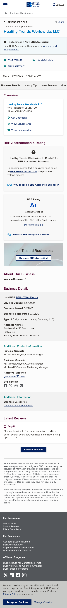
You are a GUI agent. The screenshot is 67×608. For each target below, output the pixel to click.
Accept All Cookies (17, 602)
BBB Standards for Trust (23, 171)
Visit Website (15, 59)
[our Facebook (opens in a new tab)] (18, 577)
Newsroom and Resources (17, 550)
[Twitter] (10, 386)
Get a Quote (9, 523)
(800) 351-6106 (45, 59)
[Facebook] (5, 386)
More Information (33, 225)
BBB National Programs (15, 569)
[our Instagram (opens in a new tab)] (24, 577)
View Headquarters (21, 130)
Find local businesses (21, 13)
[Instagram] (16, 386)
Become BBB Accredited (33, 258)
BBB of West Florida (27, 297)
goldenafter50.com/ (14, 376)
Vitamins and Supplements (18, 405)
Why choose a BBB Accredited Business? (36, 185)
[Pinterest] (21, 386)
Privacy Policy (10, 594)
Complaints (33, 76)
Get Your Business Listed (16, 541)
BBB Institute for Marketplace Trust (22, 563)
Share (61, 22)
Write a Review (16, 65)
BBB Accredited (39, 42)
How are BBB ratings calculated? (30, 234)
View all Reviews (33, 449)
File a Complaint (12, 529)
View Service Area (21, 123)
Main (6, 76)
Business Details (10, 85)
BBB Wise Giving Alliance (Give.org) (22, 566)
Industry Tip (30, 85)
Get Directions (19, 117)
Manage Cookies (43, 602)
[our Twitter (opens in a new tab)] (5, 577)
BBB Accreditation (13, 544)
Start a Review (11, 526)
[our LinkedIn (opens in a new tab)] (11, 577)
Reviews (17, 76)
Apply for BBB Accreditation (18, 547)
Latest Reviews (49, 85)
